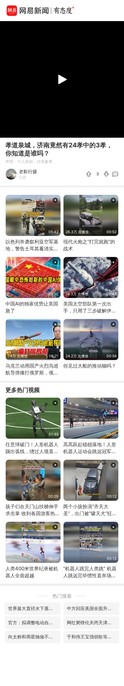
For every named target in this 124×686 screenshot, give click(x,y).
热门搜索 (62, 596)
